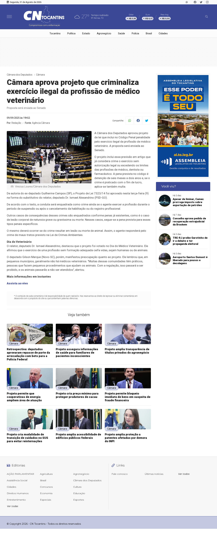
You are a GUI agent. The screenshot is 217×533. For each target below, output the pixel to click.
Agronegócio (104, 33)
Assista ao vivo (17, 283)
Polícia (135, 33)
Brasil (149, 33)
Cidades (163, 33)
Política (71, 33)
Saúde (121, 33)
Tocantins (55, 33)
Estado (86, 33)
